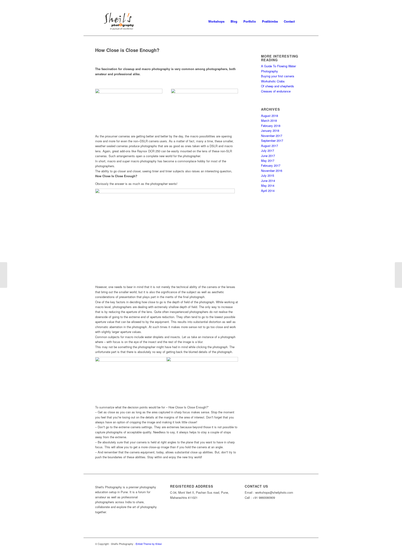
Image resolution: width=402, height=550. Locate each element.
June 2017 (268, 155)
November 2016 (271, 170)
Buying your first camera (277, 76)
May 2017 (267, 160)
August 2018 (269, 115)
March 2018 (269, 120)
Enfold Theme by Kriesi (149, 544)
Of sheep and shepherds (277, 86)
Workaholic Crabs (273, 81)
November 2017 (271, 135)
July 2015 (267, 175)
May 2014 (267, 185)
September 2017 (272, 140)
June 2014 (268, 180)
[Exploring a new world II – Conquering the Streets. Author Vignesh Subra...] (3, 275)
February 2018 (270, 125)
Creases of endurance (276, 91)
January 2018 (270, 130)
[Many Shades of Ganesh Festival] (398, 275)
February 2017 (270, 165)
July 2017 (267, 150)
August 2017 (269, 145)
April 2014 (268, 190)
